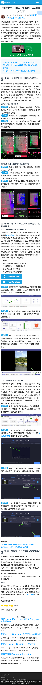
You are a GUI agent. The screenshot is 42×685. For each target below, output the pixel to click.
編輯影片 (14, 18)
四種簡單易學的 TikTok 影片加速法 (16, 654)
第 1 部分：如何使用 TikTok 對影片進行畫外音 (19, 62)
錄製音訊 (21, 18)
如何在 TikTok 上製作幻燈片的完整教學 (18, 644)
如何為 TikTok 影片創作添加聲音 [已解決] (15, 547)
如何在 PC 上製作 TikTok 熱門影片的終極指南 (21, 634)
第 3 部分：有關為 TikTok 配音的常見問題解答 (19, 71)
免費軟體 (36, 3)
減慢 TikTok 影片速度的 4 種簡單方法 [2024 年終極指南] (20, 620)
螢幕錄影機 (10, 235)
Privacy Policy (20, 683)
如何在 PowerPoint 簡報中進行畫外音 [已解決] (17, 544)
